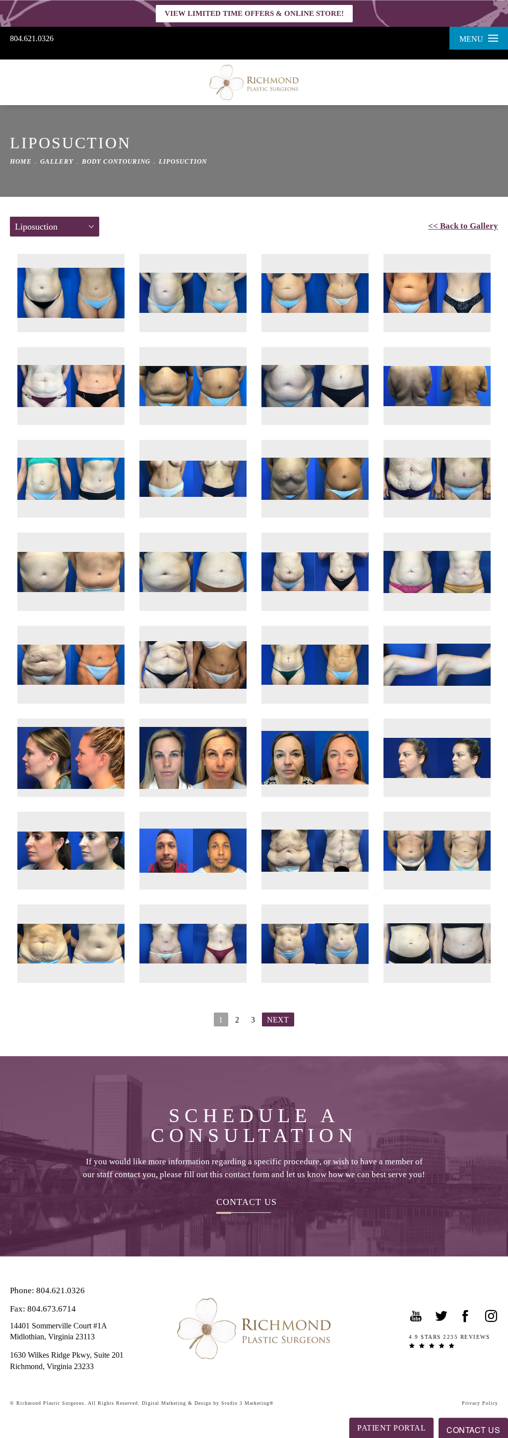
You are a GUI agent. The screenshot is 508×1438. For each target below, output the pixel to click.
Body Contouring (116, 161)
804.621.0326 (32, 38)
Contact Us (246, 1201)
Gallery (56, 161)
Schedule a (254, 1125)
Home (21, 161)
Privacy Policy (480, 1403)
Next (278, 1020)
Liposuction (183, 161)
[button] (416, 1316)
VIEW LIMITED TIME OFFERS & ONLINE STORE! (254, 13)
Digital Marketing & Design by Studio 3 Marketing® (208, 1403)
